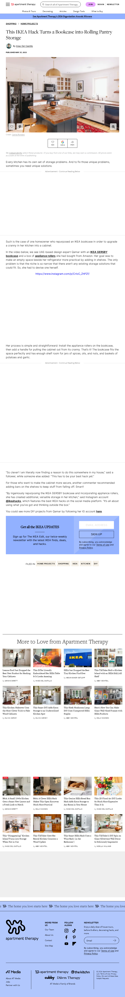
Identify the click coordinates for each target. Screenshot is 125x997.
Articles (63, 11)
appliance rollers (45, 255)
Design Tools (79, 11)
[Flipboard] (74, 944)
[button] (113, 126)
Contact (48, 940)
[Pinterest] (74, 937)
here (99, 511)
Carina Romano (18, 134)
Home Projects (29, 23)
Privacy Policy (86, 547)
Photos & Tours (29, 11)
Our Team (49, 929)
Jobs (8, 981)
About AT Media (13, 978)
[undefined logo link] (23, 4)
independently (15, 153)
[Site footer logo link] (23, 929)
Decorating (48, 11)
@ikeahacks (13, 501)
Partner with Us (13, 985)
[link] (17, 673)
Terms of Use (102, 545)
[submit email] (114, 940)
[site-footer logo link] (13, 972)
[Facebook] (66, 937)
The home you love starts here (67, 906)
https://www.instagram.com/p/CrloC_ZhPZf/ (62, 273)
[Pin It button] (20, 126)
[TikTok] (74, 931)
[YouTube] (66, 944)
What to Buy (97, 11)
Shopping (11, 23)
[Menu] (8, 4)
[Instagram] (66, 931)
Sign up (96, 534)
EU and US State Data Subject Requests (107, 977)
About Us (49, 935)
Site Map (49, 945)
